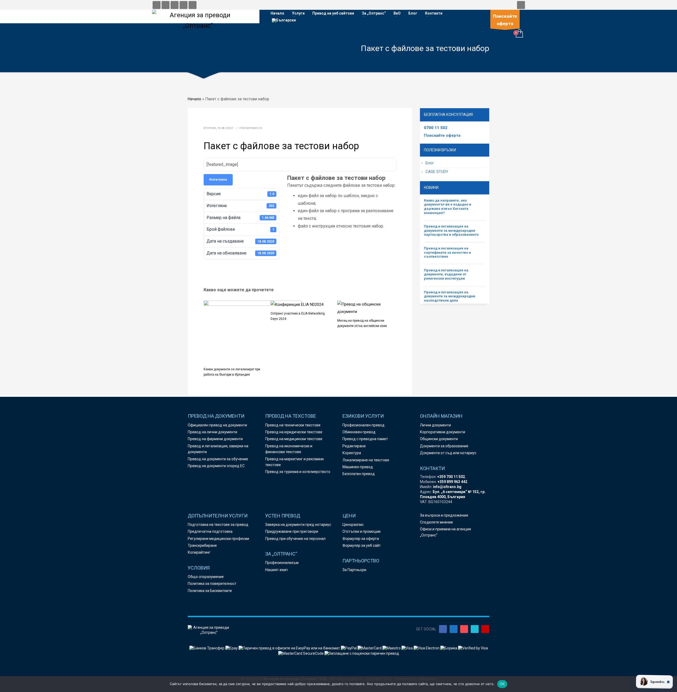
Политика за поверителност (212, 583)
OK (502, 684)
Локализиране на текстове (365, 460)
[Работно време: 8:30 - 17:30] (183, 5)
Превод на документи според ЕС (216, 466)
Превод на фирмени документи (215, 439)
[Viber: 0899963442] (175, 5)
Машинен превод (357, 467)
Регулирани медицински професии (218, 538)
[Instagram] (464, 629)
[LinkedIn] (454, 629)
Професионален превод (363, 425)
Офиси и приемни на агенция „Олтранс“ (445, 532)
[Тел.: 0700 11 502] (192, 5)
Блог (430, 163)
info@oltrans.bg (447, 487)
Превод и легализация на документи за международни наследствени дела (449, 296)
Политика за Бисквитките (210, 591)
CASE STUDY (437, 171)
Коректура (351, 453)
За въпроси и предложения (444, 515)
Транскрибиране (202, 545)
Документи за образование (444, 446)
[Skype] (475, 629)
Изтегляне (218, 179)
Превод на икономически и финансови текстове (288, 449)
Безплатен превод (358, 474)
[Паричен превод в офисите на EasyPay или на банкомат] (290, 648)
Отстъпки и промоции (361, 531)
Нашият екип (276, 570)
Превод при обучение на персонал (295, 538)
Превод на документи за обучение (218, 459)
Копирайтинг (199, 552)
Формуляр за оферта (360, 538)
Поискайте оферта (442, 135)
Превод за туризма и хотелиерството (297, 472)
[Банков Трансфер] (207, 648)
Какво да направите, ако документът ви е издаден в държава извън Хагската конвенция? (447, 206)
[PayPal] (349, 648)
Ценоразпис (353, 524)
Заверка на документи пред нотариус (298, 524)
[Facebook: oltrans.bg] (157, 5)
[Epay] (232, 648)
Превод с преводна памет (365, 439)
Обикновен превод (359, 432)
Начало (194, 99)
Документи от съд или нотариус (448, 453)
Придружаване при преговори (291, 531)
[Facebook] (443, 629)
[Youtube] (485, 629)
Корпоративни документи (442, 432)
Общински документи (439, 439)
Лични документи (435, 425)
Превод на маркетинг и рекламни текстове (294, 462)
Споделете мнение (436, 522)
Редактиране (354, 446)
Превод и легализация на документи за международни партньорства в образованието (451, 230)
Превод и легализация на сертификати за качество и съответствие (447, 252)
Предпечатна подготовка (210, 531)
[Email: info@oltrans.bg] (166, 5)
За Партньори (354, 570)
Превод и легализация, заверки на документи (218, 449)
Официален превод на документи (217, 425)
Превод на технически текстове (293, 425)
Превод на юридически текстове (293, 432)
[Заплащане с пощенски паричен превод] (361, 653)
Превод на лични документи (212, 432)
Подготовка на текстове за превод (218, 524)
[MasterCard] (370, 648)
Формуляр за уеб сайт (361, 545)
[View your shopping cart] (519, 34)
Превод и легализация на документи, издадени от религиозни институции (446, 274)
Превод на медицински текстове (293, 439)
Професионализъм (282, 563)
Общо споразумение (206, 577)
